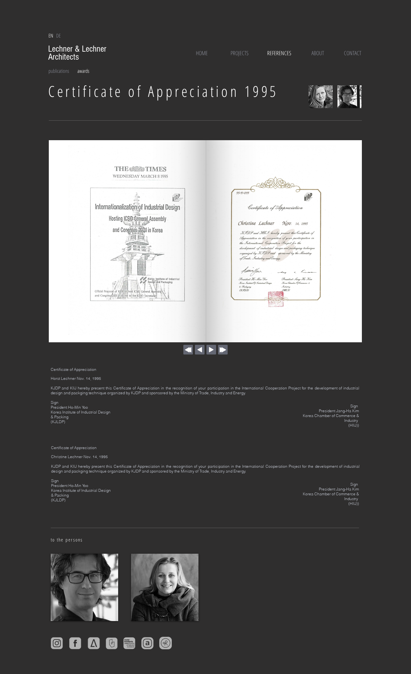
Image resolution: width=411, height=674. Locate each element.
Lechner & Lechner (78, 49)
